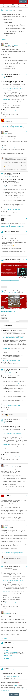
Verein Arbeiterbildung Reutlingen (11, 45)
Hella (5, 218)
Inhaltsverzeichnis (8, 642)
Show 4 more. (14, 321)
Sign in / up (23, 1)
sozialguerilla (7, 233)
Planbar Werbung (14, 261)
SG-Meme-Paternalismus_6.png (12, 290)
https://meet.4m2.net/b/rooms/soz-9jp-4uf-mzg (13, 88)
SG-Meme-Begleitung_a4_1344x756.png (14, 259)
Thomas (6, 10)
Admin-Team (6, 658)
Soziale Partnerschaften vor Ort (12, 9)
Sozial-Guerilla (6, 99)
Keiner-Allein (7, 613)
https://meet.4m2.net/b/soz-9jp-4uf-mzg (11, 110)
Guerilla (10, 10)
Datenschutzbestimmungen (13, 689)
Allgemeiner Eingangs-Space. (10, 652)
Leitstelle (12, 643)
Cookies (15, 685)
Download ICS (3, 116)
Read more (4, 39)
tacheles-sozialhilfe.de (13, 253)
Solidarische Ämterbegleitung (11, 231)
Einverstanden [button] (14, 694)
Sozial (7, 6)
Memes (5, 282)
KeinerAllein (12, 6)
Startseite (6, 650)
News (10, 77)
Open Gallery (4, 286)
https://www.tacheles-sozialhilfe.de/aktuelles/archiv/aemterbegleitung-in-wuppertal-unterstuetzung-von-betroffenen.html (12, 552)
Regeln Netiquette (8, 655)
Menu (18, 6)
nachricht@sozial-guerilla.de (13, 676)
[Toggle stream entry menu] (26, 9)
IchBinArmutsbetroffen (9, 466)
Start (3, 6)
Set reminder (9, 116)
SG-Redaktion (7, 120)
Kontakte (6, 668)
